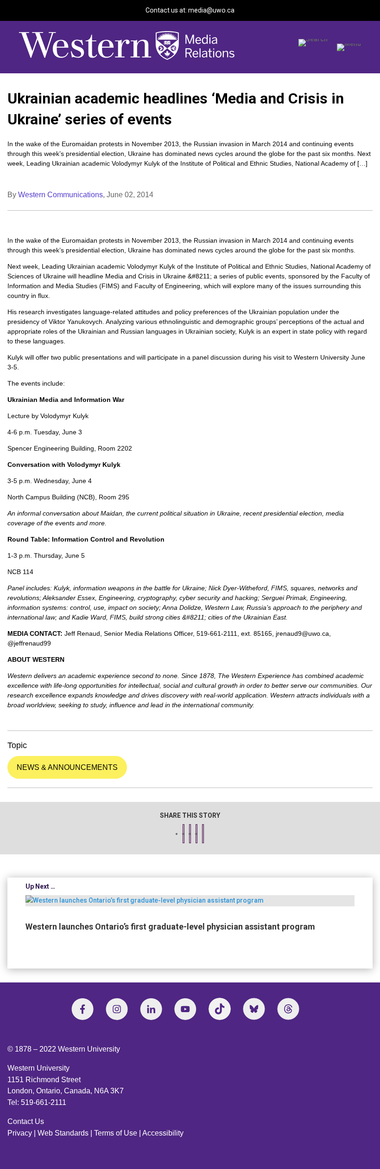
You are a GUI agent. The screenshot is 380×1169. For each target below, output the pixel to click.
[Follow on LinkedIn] (151, 1008)
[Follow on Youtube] (185, 1008)
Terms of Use (115, 1133)
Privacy (19, 1133)
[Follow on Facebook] (82, 1008)
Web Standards (63, 1133)
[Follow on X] (253, 1008)
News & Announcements (67, 767)
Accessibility (163, 1133)
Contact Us (25, 1121)
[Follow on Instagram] (116, 1008)
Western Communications (60, 195)
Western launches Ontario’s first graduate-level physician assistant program (170, 926)
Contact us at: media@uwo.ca (190, 10)
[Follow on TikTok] (219, 1008)
